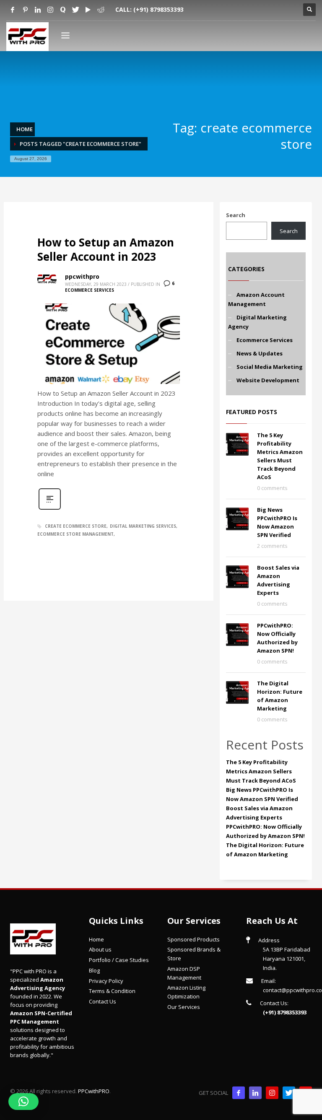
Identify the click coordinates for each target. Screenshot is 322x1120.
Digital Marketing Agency (257, 322)
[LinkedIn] (255, 1092)
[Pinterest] (25, 9)
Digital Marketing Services (143, 526)
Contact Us (102, 1001)
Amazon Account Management (256, 299)
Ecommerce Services (89, 290)
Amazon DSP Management (184, 973)
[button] (23, 1101)
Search (235, 215)
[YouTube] (88, 9)
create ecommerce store (75, 526)
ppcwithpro (82, 276)
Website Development (267, 380)
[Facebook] (12, 9)
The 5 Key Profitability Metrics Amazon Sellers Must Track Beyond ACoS (261, 771)
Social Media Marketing (269, 367)
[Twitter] (75, 9)
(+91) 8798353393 (158, 9)
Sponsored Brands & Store (194, 954)
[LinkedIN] (37, 9)
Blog (94, 970)
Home (96, 939)
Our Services (183, 1007)
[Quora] (63, 9)
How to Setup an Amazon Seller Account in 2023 (105, 249)
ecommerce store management (75, 534)
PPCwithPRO (93, 1091)
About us (100, 949)
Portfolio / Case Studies (119, 960)
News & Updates (259, 353)
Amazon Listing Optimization (186, 992)
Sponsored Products (193, 939)
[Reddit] (100, 9)
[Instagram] (50, 9)
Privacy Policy (106, 981)
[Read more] (49, 509)
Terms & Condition (112, 991)
